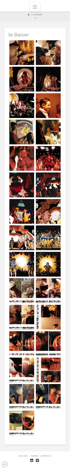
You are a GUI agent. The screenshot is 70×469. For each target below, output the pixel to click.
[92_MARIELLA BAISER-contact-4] (48, 317)
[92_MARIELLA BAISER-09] (21, 158)
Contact (46, 456)
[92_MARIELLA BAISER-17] (48, 237)
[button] (35, 7)
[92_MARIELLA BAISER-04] (48, 79)
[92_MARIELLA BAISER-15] (48, 211)
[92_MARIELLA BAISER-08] (48, 132)
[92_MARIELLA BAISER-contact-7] (21, 370)
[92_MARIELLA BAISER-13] (21, 211)
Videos (35, 456)
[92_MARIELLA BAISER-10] (48, 158)
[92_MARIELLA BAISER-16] (21, 237)
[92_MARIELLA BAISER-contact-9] (21, 396)
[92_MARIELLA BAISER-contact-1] (21, 290)
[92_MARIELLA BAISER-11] (21, 184)
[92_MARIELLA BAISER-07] (21, 132)
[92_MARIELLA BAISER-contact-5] (21, 343)
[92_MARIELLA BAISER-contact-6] (48, 343)
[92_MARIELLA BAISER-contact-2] (48, 290)
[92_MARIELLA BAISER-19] (48, 264)
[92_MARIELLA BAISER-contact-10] (48, 396)
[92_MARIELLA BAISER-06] (48, 105)
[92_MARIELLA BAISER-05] (21, 105)
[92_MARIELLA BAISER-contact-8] (48, 370)
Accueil (23, 456)
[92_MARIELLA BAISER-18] (21, 264)
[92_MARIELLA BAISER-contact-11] (21, 423)
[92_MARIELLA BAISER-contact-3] (21, 317)
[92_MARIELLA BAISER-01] (21, 52)
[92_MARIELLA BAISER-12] (48, 184)
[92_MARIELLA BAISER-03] (21, 79)
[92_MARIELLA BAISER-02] (48, 52)
